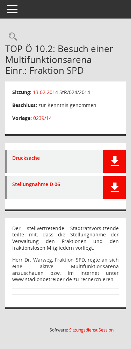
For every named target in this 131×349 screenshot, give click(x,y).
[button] (114, 161)
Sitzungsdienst (91, 330)
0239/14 (42, 118)
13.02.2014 (45, 92)
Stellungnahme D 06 (36, 184)
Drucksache (26, 158)
